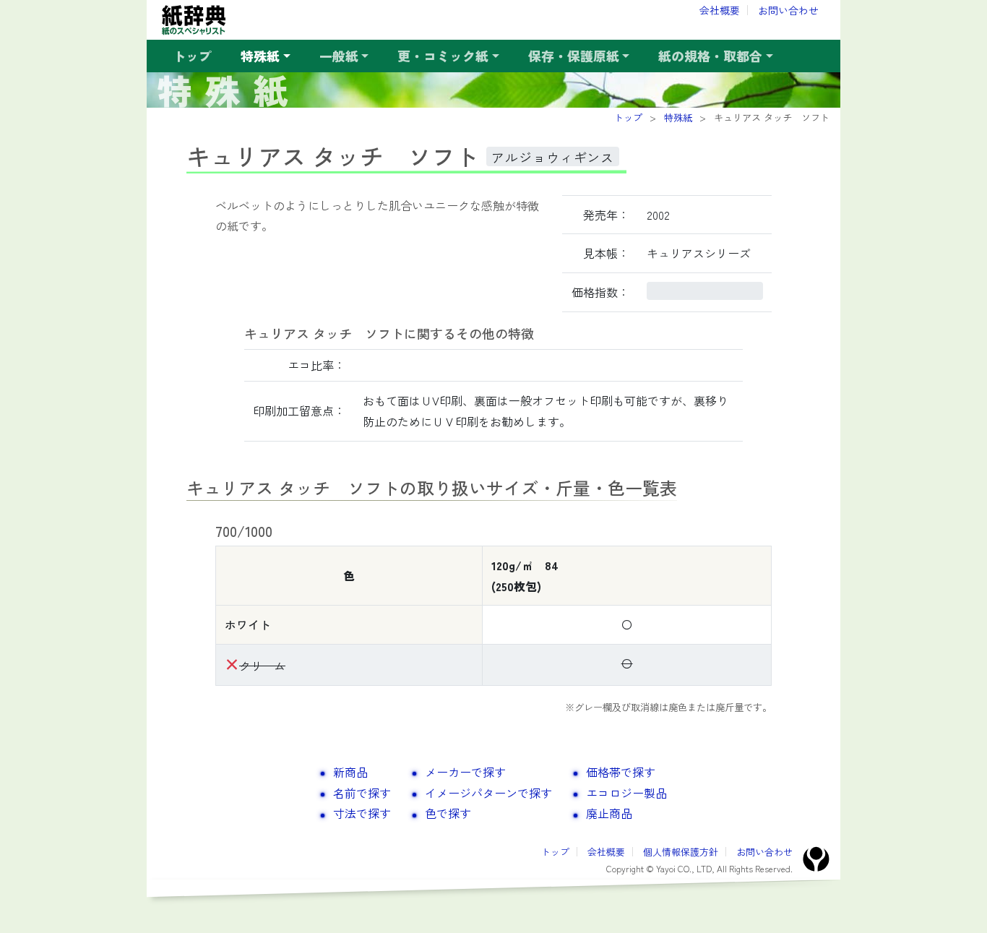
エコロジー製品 (626, 792)
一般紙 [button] (338, 55)
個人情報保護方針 (680, 852)
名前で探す (362, 792)
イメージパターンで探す (488, 792)
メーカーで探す (465, 772)
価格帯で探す (620, 772)
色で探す (448, 813)
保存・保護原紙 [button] (573, 55)
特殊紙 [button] (260, 55)
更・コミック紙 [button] (442, 55)
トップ (192, 55)
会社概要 (719, 10)
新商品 (350, 772)
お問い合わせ (788, 10)
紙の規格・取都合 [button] (710, 55)
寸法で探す (362, 813)
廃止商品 (609, 813)
